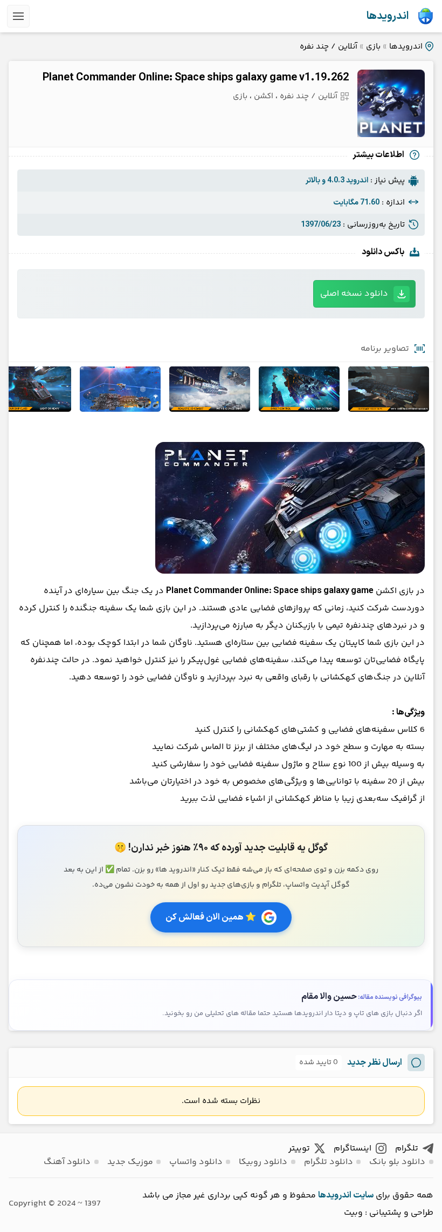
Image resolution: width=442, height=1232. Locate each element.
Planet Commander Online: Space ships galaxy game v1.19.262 (196, 78)
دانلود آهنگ (67, 1162)
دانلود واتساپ (196, 1162)
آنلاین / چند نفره (328, 46)
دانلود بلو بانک (397, 1162)
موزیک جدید (130, 1162)
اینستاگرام (352, 1148)
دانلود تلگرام (328, 1162)
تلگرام (406, 1148)
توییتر (299, 1148)
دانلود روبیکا (263, 1162)
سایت (363, 1195)
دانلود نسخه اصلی (354, 294)
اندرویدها (388, 16)
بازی (373, 46)
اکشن (263, 96)
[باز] (18, 16)
